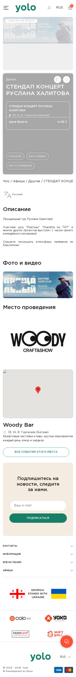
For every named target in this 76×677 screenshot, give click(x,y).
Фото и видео (37, 156)
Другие (11, 79)
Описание (15, 156)
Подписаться (38, 518)
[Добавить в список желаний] (66, 79)
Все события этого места (36, 452)
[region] (38, 338)
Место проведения (20, 166)
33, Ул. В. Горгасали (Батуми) (28, 432)
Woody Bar (18, 425)
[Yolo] (25, 7)
